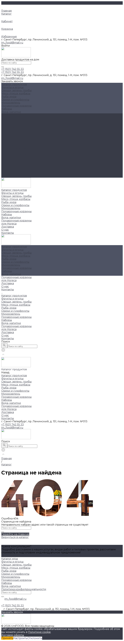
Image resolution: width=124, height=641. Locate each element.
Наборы (6, 108)
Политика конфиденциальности (23, 589)
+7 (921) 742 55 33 (12, 424)
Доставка (7, 170)
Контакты (7, 176)
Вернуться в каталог (15, 537)
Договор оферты (12, 635)
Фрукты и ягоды (12, 87)
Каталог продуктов (14, 133)
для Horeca (8, 166)
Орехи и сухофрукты (15, 99)
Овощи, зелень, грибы (16, 90)
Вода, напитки (11, 111)
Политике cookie (39, 632)
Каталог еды (9, 558)
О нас (5, 173)
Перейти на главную (15, 534)
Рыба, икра (8, 96)
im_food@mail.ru (12, 42)
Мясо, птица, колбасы (15, 93)
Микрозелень (10, 102)
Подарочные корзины (16, 105)
